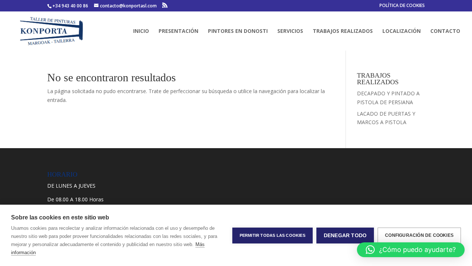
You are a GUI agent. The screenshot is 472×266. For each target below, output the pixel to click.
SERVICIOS (290, 31)
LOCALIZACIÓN (401, 31)
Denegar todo (345, 235)
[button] (411, 249)
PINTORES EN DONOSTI (238, 31)
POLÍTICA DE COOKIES (402, 5)
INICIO (141, 31)
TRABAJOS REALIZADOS (343, 31)
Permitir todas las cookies (272, 235)
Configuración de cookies (419, 235)
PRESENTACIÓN (178, 31)
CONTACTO (445, 31)
